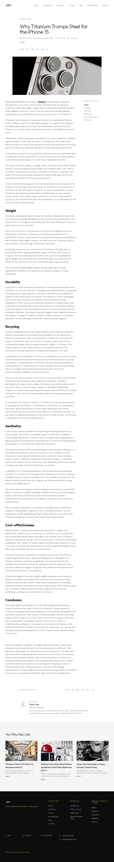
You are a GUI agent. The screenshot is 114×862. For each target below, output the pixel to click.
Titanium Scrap (75, 809)
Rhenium (95, 822)
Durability (87, 108)
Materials (47, 5)
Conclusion (88, 120)
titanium (42, 101)
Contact (105, 5)
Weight (86, 105)
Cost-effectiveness (91, 117)
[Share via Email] (42, 49)
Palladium (95, 818)
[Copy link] (47, 49)
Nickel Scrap (74, 813)
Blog (81, 5)
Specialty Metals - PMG (77, 818)
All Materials (74, 806)
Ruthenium (95, 815)
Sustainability (92, 5)
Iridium (94, 808)
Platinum (95, 811)
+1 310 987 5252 (68, 836)
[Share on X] (27, 49)
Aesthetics (88, 114)
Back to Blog (26, 19)
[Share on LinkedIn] (32, 49)
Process (72, 5)
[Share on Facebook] (37, 49)
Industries (61, 5)
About (36, 5)
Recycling (87, 111)
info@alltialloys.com (69, 839)
